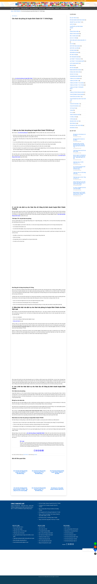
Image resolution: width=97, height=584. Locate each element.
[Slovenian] (45, 5)
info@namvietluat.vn (19, 507)
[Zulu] (81, 5)
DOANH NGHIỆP (16, 8)
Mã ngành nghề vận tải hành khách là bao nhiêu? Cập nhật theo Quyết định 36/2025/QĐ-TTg (79, 145)
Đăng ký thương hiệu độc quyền (45, 542)
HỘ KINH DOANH (73, 50)
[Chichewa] (43, 2)
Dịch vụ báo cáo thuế (43, 529)
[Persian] (18, 5)
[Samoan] (30, 5)
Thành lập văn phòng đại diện (44, 538)
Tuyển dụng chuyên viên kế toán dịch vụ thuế (79, 151)
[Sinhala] (41, 5)
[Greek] (77, 2)
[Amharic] (22, 2)
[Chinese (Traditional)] (47, 2)
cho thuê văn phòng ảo (23, 132)
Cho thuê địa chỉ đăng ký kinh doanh (46, 534)
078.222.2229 (17, 508)
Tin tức (71, 112)
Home (12, 8)
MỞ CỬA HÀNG (73, 67)
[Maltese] (70, 4)
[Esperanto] (60, 2)
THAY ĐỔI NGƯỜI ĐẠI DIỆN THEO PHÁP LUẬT (78, 99)
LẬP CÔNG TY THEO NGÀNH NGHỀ (77, 61)
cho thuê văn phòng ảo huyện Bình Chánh (23, 78)
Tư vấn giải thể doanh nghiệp (44, 530)
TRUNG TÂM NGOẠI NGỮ (75, 114)
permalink (35, 454)
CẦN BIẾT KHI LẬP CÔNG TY (75, 22)
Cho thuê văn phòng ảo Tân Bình (70, 538)
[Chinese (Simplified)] (45, 2)
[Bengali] (34, 2)
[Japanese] (37, 4)
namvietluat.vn (28, 507)
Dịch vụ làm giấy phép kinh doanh (45, 540)
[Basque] (30, 2)
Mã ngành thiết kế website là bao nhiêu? (79, 139)
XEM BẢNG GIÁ (73, 127)
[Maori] (72, 4)
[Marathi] (74, 4)
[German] (76, 2)
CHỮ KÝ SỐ (72, 24)
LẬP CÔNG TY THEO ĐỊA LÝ (75, 58)
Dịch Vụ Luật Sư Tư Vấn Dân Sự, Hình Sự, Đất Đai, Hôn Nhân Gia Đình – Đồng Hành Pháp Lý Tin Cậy (79, 157)
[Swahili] (53, 5)
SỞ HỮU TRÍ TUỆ (73, 74)
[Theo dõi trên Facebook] (67, 544)
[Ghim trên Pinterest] (41, 451)
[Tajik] (56, 5)
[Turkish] (64, 5)
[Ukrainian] (66, 5)
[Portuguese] (22, 5)
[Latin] (55, 4)
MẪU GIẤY (72, 65)
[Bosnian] (35, 2)
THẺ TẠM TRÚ (73, 108)
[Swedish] (55, 5)
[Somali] (47, 5)
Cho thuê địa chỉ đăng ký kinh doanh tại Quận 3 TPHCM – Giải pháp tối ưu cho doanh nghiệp (20, 489)
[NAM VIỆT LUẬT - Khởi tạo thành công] (12, 4)
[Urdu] (68, 5)
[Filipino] (64, 2)
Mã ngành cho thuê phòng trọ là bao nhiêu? (79, 135)
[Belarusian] (32, 2)
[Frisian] (70, 2)
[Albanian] (20, 2)
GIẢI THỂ (72, 43)
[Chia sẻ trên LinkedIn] (43, 451)
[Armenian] (26, 2)
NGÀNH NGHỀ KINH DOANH (75, 69)
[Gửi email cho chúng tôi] (82, 0)
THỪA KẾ (72, 110)
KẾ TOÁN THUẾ (73, 54)
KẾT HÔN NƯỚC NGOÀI (74, 56)
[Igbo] (30, 4)
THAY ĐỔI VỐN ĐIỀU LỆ (74, 106)
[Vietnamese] (72, 5)
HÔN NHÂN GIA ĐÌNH (50, 8)
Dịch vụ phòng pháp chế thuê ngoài (71, 529)
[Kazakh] (43, 4)
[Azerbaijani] (28, 2)
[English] (58, 2)
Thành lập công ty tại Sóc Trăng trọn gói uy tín (79, 178)
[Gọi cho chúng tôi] (83, 0)
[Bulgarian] (37, 2)
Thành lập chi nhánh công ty (44, 536)
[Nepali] (79, 4)
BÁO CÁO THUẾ (42, 8)
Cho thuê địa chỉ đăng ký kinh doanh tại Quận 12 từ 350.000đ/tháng (38, 472)
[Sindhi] (39, 5)
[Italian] (35, 4)
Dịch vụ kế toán (16, 321)
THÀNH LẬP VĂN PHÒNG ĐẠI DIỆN (77, 92)
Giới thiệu (74, 0)
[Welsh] (74, 5)
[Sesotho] (35, 5)
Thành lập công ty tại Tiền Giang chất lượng (79, 173)
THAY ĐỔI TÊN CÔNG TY (75, 103)
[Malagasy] (64, 4)
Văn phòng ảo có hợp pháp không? (71, 530)
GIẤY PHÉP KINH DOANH (75, 46)
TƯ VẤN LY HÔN (73, 116)
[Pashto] (83, 4)
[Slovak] (43, 5)
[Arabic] (24, 2)
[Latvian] (56, 4)
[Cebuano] (41, 2)
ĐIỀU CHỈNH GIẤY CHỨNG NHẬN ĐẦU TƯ (78, 40)
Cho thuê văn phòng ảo (68, 532)
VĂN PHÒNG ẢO (17, 11)
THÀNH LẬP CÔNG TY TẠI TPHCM (77, 85)
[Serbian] (34, 5)
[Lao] (53, 4)
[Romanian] (26, 5)
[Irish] (34, 4)
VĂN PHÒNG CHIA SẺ (64, 8)
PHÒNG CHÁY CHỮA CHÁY (75, 72)
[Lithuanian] (58, 4)
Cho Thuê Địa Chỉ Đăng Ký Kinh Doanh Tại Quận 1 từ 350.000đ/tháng (39, 489)
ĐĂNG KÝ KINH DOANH (74, 33)
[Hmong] (24, 4)
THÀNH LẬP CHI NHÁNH (75, 78)
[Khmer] (45, 4)
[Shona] (37, 5)
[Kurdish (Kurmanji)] (49, 4)
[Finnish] (66, 2)
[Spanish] (49, 5)
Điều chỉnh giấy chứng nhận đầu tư (20, 540)
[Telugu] (60, 5)
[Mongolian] (76, 4)
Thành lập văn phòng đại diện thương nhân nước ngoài (23, 538)
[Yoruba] (79, 5)
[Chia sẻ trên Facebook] (35, 451)
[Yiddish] (77, 5)
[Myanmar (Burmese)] (77, 4)
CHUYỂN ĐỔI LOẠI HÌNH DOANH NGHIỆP (76, 27)
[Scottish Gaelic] (32, 5)
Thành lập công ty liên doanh (18, 532)
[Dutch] (56, 2)
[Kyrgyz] (51, 4)
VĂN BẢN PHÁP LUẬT (74, 121)
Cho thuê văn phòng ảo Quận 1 (70, 534)
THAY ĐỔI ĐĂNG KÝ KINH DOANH (76, 94)
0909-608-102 (24, 505)
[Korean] (47, 4)
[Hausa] (83, 2)
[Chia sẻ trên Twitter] (37, 451)
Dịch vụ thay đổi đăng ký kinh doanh (46, 532)
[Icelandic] (28, 4)
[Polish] (20, 5)
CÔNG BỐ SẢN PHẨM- (74, 31)
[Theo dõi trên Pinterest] (84, 0)
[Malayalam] (68, 4)
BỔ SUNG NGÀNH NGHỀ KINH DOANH (77, 19)
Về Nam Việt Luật (77, 8)
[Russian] (28, 5)
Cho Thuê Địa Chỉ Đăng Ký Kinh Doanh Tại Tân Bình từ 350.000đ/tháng (20, 472)
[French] (68, 2)
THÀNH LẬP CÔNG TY (25, 8)
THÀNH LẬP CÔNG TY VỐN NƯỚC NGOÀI (76, 88)
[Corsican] (49, 2)
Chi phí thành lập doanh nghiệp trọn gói (20, 542)
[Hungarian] (26, 4)
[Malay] (66, 4)
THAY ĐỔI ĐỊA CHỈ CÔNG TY (75, 96)
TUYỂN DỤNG (72, 119)
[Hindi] (22, 4)
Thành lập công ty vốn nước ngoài (19, 530)
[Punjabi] (24, 5)
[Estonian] (62, 2)
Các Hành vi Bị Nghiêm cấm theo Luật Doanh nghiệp (79, 188)
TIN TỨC (71, 8)
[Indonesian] (32, 4)
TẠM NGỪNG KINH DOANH (75, 76)
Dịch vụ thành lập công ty (18, 526)
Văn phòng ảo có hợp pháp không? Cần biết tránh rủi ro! (57, 488)
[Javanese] (39, 4)
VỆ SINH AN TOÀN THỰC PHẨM (76, 125)
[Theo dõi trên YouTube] (73, 544)
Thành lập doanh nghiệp (17, 529)
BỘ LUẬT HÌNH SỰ (73, 17)
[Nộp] (16, 4)
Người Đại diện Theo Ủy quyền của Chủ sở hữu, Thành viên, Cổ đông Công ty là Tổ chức (79, 193)
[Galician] (72, 2)
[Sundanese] (51, 5)
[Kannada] (41, 4)
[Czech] (53, 2)
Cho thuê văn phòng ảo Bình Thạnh (71, 536)
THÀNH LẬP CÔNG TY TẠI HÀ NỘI (76, 82)
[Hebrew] (20, 4)
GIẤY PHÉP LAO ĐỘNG (74, 48)
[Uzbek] (70, 5)
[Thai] (62, 5)
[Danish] (55, 2)
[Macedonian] (62, 4)
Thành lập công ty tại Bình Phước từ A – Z (78, 163)
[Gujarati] (79, 2)
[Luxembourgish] (60, 4)
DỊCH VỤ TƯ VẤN (73, 38)
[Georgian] (74, 2)
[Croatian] (51, 2)
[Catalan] (39, 2)
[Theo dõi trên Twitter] (81, 0)
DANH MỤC (57, 8)
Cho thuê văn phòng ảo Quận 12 (70, 540)
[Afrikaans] (18, 2)
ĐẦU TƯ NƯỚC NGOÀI (34, 8)
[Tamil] (58, 5)
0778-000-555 (17, 505)
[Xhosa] (76, 5)
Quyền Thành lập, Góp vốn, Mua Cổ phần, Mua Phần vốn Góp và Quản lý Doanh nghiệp (79, 183)
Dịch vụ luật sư (67, 526)
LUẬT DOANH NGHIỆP (74, 63)
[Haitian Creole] (81, 2)
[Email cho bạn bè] (39, 451)
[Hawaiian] (18, 4)
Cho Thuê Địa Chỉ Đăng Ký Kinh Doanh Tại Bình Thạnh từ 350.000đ (57, 472)
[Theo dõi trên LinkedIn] (85, 0)
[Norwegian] (81, 4)
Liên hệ (70, 0)
